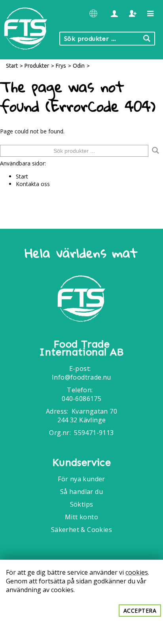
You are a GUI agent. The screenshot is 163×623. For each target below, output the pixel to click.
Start (12, 66)
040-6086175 (81, 398)
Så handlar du (81, 491)
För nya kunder (81, 479)
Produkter (37, 66)
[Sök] (155, 151)
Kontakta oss (33, 184)
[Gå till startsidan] (81, 299)
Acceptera (140, 610)
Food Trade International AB (81, 348)
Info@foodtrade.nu (81, 377)
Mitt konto (81, 517)
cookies (136, 572)
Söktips (81, 504)
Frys (61, 66)
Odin (79, 66)
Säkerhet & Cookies (81, 529)
